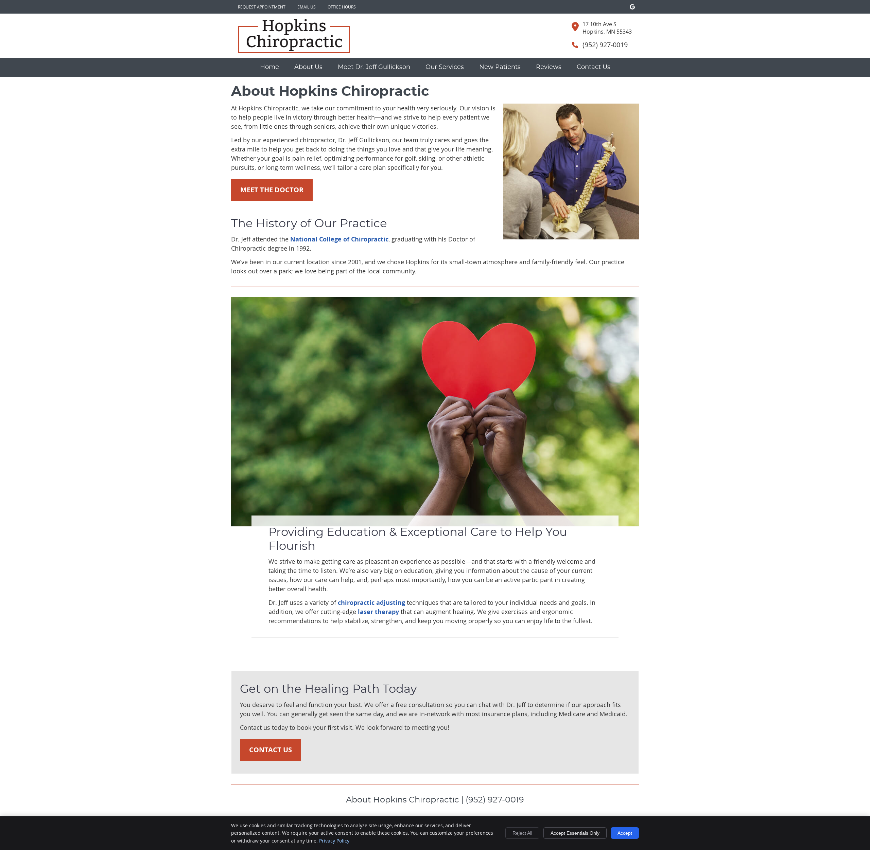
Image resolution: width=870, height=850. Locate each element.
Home (269, 67)
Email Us (306, 7)
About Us (308, 67)
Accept (624, 833)
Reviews (548, 67)
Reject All (522, 833)
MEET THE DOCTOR (271, 189)
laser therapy (378, 612)
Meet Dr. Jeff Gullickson (374, 67)
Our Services (444, 67)
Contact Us (593, 67)
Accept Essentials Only (575, 833)
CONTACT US (270, 749)
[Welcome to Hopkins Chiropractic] (294, 51)
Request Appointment (261, 7)
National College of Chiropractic (339, 239)
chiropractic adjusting (371, 602)
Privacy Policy (334, 840)
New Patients (500, 67)
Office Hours (342, 7)
